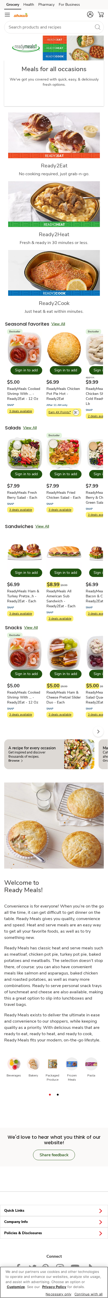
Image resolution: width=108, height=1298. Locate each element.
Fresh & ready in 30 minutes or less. (54, 243)
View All (58, 323)
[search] (97, 27)
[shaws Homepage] (21, 15)
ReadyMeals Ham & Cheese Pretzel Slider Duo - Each (63, 697)
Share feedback (54, 1155)
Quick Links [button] (14, 1210)
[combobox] (54, 27)
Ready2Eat (54, 165)
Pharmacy (46, 4)
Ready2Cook (54, 303)
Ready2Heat (54, 234)
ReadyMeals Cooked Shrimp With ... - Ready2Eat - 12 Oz (23, 393)
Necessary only (58, 1294)
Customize (16, 1287)
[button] (90, 14)
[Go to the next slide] (98, 731)
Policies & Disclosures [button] (23, 1233)
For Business (69, 4)
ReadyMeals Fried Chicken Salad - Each (63, 495)
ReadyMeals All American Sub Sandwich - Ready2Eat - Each (60, 599)
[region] (54, 1282)
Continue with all (88, 1294)
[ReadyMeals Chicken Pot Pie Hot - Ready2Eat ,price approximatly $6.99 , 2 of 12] (64, 375)
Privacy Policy (54, 1287)
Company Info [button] (16, 1221)
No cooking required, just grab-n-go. (54, 174)
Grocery (12, 4)
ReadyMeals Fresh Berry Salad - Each (22, 495)
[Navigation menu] (7, 14)
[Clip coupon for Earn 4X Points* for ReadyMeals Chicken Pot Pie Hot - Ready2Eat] (76, 412)
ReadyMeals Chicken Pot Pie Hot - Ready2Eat (63, 393)
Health (28, 4)
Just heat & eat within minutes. (54, 311)
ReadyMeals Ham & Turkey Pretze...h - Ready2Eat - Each (23, 596)
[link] (15, 761)
